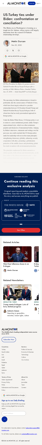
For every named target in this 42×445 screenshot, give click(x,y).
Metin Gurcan (18, 41)
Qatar (3, 368)
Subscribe (31, 3)
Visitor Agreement (7, 380)
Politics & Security (26, 349)
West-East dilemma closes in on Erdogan (16, 265)
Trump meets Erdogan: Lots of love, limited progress (15, 305)
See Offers (21, 230)
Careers (23, 387)
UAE (3, 357)
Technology (24, 355)
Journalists (24, 382)
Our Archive (25, 360)
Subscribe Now (8, 339)
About (23, 380)
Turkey (4, 349)
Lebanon (4, 370)
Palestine (4, 362)
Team (23, 385)
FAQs (3, 385)
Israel (3, 360)
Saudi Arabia (5, 352)
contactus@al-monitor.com (29, 434)
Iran (3, 355)
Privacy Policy (6, 382)
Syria (3, 373)
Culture (23, 357)
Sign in (38, 3)
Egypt (3, 365)
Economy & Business (27, 352)
